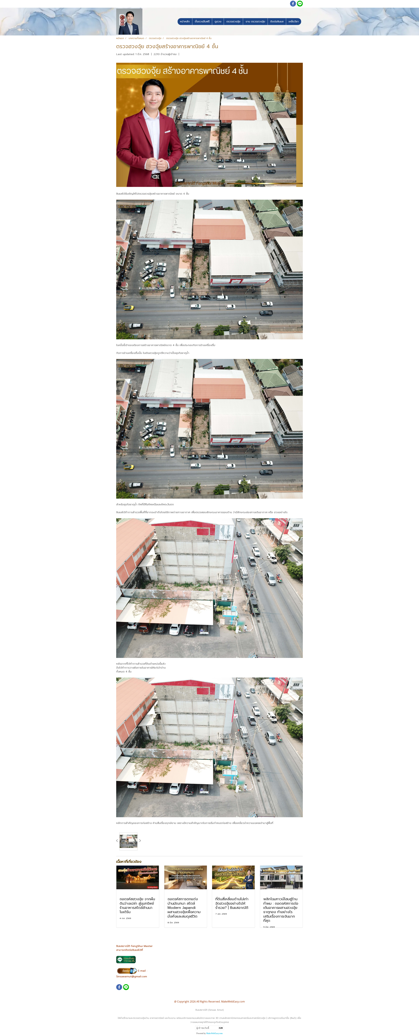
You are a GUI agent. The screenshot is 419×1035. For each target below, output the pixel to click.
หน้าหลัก (185, 22)
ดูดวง (218, 22)
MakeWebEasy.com (214, 1033)
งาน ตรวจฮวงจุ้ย (255, 22)
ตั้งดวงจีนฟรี (202, 22)
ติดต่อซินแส (276, 22)
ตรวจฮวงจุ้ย (233, 22)
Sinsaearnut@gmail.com (131, 976)
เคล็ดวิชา (294, 22)
